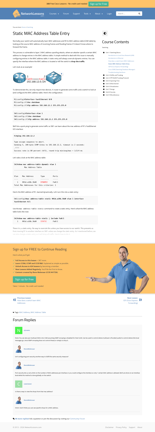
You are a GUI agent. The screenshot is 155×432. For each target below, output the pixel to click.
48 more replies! (22, 419)
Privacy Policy (121, 427)
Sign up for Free (24, 279)
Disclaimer (109, 427)
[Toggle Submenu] (104, 52)
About (97, 13)
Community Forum (77, 419)
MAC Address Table (38, 312)
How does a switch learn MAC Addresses (29, 300)
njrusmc (27, 330)
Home (24, 27)
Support (76, 13)
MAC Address (24, 312)
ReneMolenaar (29, 349)
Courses (52, 13)
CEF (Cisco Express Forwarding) (130, 300)
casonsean (28, 384)
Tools (86, 13)
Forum (66, 13)
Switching (30, 27)
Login (109, 13)
